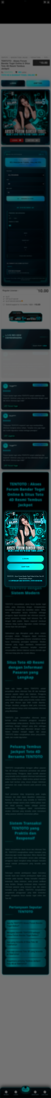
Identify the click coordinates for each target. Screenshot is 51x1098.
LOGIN (25, 559)
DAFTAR (25, 567)
